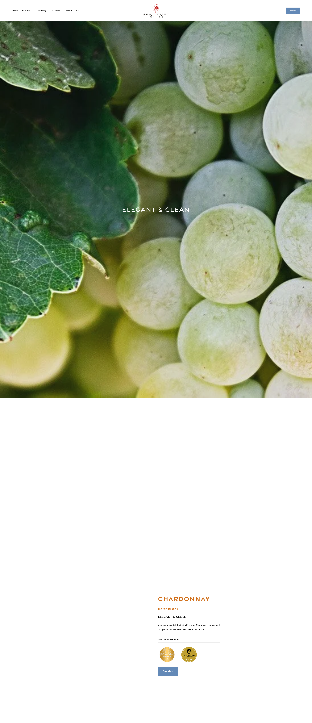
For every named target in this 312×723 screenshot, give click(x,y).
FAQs (79, 10)
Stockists (293, 11)
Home (15, 10)
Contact (68, 10)
